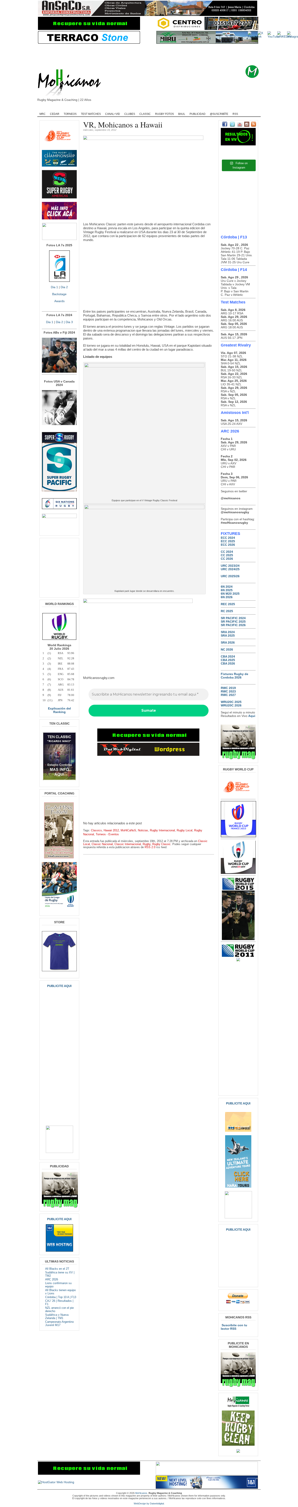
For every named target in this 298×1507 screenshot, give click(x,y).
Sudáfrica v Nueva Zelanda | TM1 (57, 1316)
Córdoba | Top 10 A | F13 (60, 1297)
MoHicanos (141, 1493)
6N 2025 (227, 590)
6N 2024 (227, 586)
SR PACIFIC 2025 (233, 621)
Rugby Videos (217, 108)
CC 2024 (227, 551)
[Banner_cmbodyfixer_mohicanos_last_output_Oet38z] (148, 740)
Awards (59, 301)
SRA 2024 (228, 632)
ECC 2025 (228, 541)
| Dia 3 (68, 322)
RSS (235, 113)
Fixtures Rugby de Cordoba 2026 (234, 675)
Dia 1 (54, 287)
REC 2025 (228, 604)
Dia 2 (64, 287)
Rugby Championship (83, 108)
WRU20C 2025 (231, 702)
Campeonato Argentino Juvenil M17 (59, 1323)
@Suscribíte (219, 113)
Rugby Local (184, 830)
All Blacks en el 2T (57, 1268)
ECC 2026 (228, 544)
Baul (181, 113)
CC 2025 (227, 555)
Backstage (59, 294)
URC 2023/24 (230, 565)
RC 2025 (227, 611)
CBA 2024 (228, 656)
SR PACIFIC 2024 (233, 618)
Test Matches (91, 113)
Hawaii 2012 (111, 830)
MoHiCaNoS (128, 830)
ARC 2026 (51, 1279)
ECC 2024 (228, 537)
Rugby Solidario (192, 108)
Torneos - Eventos (107, 834)
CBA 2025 (228, 660)
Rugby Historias (165, 108)
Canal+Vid (112, 113)
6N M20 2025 (230, 593)
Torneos (70, 113)
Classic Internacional (128, 844)
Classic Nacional (102, 844)
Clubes (129, 113)
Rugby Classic (112, 108)
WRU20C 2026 (231, 705)
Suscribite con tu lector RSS (234, 1326)
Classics (96, 830)
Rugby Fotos (164, 113)
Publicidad (198, 113)
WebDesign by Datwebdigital (149, 1503)
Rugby (59, 108)
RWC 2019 (228, 688)
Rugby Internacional (162, 830)
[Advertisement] (156, 54)
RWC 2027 (228, 695)
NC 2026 (227, 649)
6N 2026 (227, 597)
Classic (145, 113)
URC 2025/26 (230, 576)
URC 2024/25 (230, 569)
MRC (42, 113)
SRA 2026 (228, 642)
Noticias (143, 830)
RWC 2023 (228, 691)
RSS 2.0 (150, 847)
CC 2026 (227, 558)
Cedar (54, 113)
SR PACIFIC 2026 (233, 625)
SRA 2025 (228, 635)
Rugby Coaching (138, 108)
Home (44, 108)
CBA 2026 (228, 663)
